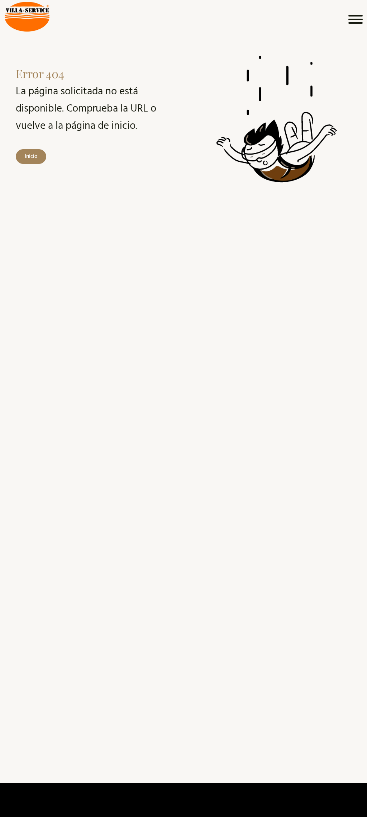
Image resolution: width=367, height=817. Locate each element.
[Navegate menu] (354, 21)
